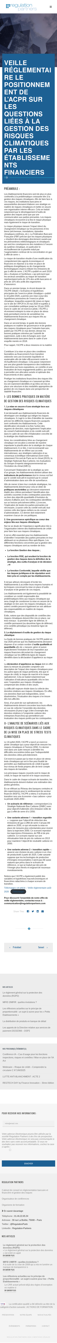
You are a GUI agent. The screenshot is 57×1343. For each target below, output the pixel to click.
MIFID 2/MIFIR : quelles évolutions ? (20, 1002)
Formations (31, 1326)
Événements (14, 1326)
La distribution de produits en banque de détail (24, 1021)
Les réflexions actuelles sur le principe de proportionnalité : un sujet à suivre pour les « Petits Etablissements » (26, 1011)
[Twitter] (33, 911)
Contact (45, 1326)
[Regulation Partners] (21, 6)
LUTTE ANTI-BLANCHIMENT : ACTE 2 (21, 1076)
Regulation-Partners (21, 1228)
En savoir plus (8, 1255)
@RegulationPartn (19, 1224)
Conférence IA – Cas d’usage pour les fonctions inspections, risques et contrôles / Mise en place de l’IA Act (28, 1057)
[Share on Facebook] (28, 911)
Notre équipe (26, 1315)
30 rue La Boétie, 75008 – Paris (27, 1220)
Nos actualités (44, 1315)
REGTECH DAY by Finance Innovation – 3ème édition (28, 1083)
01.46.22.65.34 (21, 1216)
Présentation (8, 1315)
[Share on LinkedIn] (38, 911)
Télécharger (18, 891)
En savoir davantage (13, 1211)
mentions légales (41, 1337)
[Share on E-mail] (42, 911)
